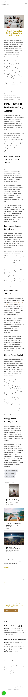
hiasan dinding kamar (10, 473)
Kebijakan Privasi (9, 687)
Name (6, 583)
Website (6, 596)
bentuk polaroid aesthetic (11, 470)
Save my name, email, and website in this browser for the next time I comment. (14, 605)
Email (6, 590)
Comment (7, 567)
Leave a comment (17, 37)
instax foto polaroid (10, 476)
